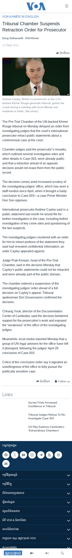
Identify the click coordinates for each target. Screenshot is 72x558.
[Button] (63, 53)
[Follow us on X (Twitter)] (14, 455)
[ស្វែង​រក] (62, 553)
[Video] (31, 553)
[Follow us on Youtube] (23, 455)
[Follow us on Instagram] (32, 455)
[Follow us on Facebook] (6, 455)
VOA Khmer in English (20, 16)
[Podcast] (58, 455)
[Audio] (47, 553)
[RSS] (49, 455)
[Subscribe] (6, 463)
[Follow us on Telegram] (41, 455)
